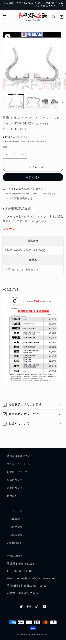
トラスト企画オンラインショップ (36, 634)
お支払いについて (17, 472)
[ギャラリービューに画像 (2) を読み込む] (33, 101)
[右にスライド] (62, 102)
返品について (15, 488)
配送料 (12, 141)
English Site (14, 542)
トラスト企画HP (16, 511)
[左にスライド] (3, 102)
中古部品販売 (15, 527)
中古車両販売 (15, 534)
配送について (15, 480)
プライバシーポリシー (20, 464)
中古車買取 (13, 519)
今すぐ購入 (33, 177)
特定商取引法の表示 (19, 456)
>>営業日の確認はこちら (22, 593)
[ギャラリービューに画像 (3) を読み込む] (50, 101)
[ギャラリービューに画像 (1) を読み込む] (16, 101)
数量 (5, 147)
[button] (4, 17)
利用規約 (12, 496)
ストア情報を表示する (19, 198)
